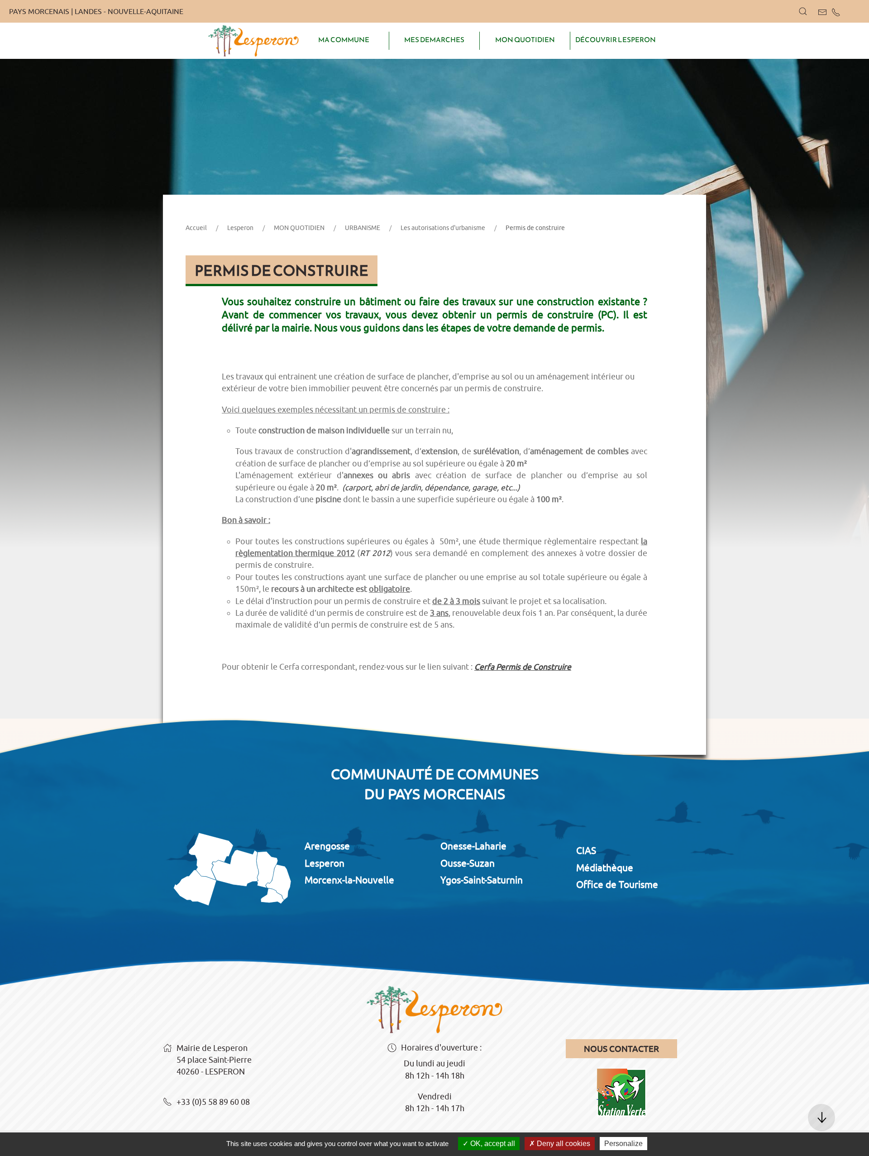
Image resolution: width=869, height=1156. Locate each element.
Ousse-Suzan (467, 863)
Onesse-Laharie (473, 845)
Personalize (623, 1143)
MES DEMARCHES (434, 40)
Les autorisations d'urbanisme (443, 227)
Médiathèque (604, 867)
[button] (802, 11)
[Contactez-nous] (822, 12)
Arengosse (327, 845)
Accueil (196, 227)
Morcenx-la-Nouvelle (349, 879)
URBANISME (362, 227)
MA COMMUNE (343, 40)
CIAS (586, 850)
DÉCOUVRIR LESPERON (615, 40)
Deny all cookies (562, 1143)
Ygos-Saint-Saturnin (481, 879)
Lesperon (240, 227)
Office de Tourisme (617, 884)
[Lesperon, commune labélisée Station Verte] (621, 1084)
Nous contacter (621, 1049)
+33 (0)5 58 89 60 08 (213, 1102)
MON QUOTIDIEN (525, 40)
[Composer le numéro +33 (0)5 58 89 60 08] (835, 12)
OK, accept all (491, 1143)
